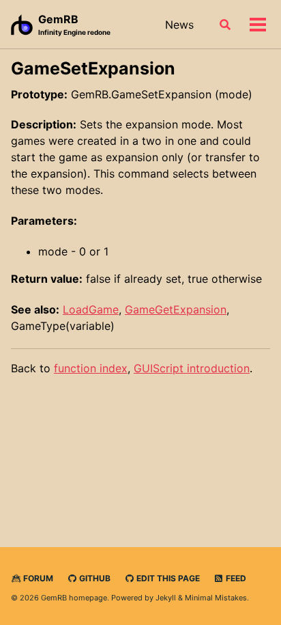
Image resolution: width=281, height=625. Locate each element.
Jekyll (166, 597)
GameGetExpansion (175, 309)
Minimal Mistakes (216, 597)
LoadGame (91, 309)
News (179, 24)
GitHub (93, 578)
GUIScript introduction (192, 368)
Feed (235, 578)
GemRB (74, 24)
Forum (37, 578)
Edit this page (167, 578)
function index (91, 368)
